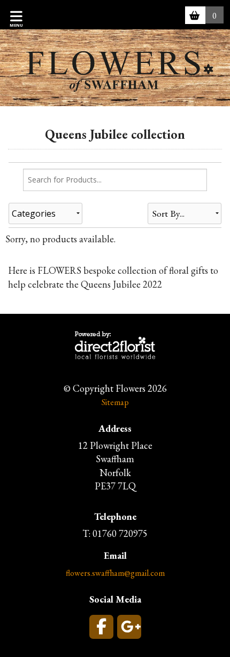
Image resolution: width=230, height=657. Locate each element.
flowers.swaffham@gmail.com (115, 573)
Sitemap (115, 402)
